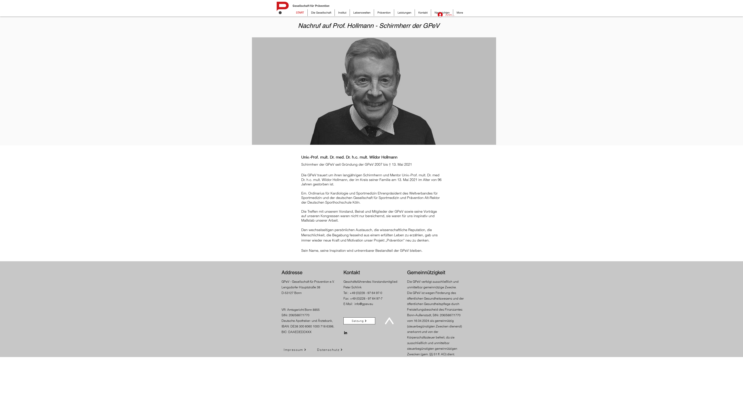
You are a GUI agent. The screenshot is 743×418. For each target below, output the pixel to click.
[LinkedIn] (345, 333)
